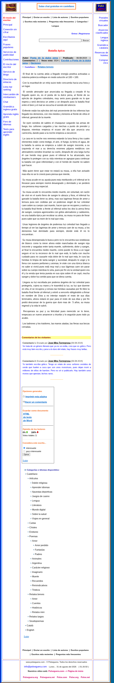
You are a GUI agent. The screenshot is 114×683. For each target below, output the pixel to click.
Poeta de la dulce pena (44, 58)
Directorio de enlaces (10, 80)
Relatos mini (38, 612)
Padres (38, 554)
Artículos (33, 478)
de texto (27, 417)
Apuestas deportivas (42, 492)
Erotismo (33, 532)
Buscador (103, 25)
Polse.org (74, 677)
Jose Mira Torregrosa (59, 343)
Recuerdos (37, 581)
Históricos (37, 608)
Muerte (35, 576)
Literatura (36, 505)
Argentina (37, 563)
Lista (7, 88)
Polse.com (62, 677)
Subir (25, 461)
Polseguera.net (47, 677)
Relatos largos (36, 616)
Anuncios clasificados (102, 31)
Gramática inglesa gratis (10, 108)
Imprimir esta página (36, 396)
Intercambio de (11, 95)
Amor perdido (41, 545)
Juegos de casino (40, 496)
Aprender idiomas (41, 487)
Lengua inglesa (104, 39)
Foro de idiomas (7, 123)
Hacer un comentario (36, 402)
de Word (27, 420)
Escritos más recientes (35, 21)
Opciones (36, 63)
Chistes (33, 527)
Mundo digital (38, 509)
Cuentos (36, 603)
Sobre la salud (39, 514)
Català (30, 625)
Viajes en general (40, 518)
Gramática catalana (102, 46)
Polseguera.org (30, 677)
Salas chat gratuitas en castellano (56, 6)
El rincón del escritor (9, 65)
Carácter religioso (41, 567)
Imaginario (37, 572)
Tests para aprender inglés (8, 132)
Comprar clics (103, 61)
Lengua (36, 501)
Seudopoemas (36, 621)
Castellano (30, 67)
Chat (5, 102)
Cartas (32, 523)
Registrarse (84, 33)
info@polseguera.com (35, 666)
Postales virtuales (103, 19)
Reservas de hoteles (101, 54)
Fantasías (40, 550)
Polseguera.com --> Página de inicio (65, 671)
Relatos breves (46, 67)
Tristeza (36, 590)
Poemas (33, 536)
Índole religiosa (39, 483)
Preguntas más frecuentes (61, 21)
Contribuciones (11, 59)
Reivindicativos (39, 585)
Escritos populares (80, 17)
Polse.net (85, 677)
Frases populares (8, 46)
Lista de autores (60, 17)
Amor (34, 541)
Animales (36, 558)
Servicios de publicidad (9, 53)
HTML (26, 414)
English (30, 630)
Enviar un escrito (42, 17)
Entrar (74, 33)
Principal (7, 24)
